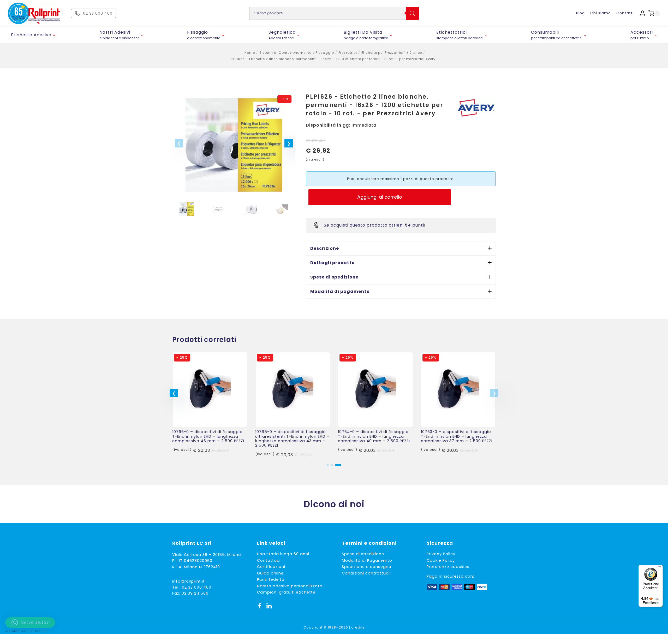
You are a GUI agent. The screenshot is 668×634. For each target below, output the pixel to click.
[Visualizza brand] (476, 108)
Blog (580, 13)
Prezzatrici (347, 52)
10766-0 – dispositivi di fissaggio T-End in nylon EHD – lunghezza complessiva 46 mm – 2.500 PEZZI (208, 436)
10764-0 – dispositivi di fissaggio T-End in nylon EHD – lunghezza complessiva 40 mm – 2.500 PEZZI (374, 436)
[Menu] (660, 568)
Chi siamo (600, 13)
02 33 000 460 (196, 587)
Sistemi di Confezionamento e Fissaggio (296, 52)
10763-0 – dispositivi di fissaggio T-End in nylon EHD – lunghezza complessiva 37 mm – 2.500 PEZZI (456, 436)
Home (249, 52)
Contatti (625, 13)
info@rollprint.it (188, 581)
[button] (288, 143)
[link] (209, 405)
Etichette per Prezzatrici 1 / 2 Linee (391, 52)
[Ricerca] (412, 13)
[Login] (642, 13)
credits (358, 627)
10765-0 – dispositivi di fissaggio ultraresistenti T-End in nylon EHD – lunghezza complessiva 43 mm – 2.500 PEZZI (292, 438)
